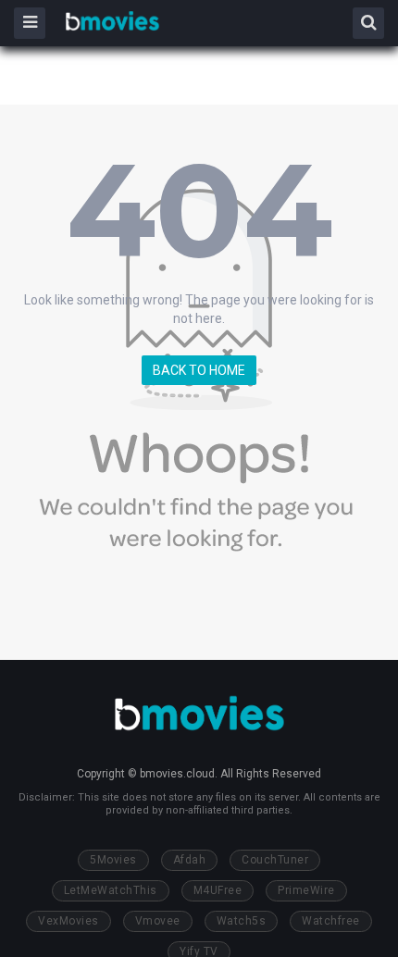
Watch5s (242, 920)
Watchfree (331, 920)
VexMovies (68, 920)
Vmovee (157, 920)
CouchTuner (275, 859)
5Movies (113, 859)
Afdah (189, 859)
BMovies (112, 21)
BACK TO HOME (199, 370)
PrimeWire (306, 890)
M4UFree (218, 890)
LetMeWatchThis (110, 890)
